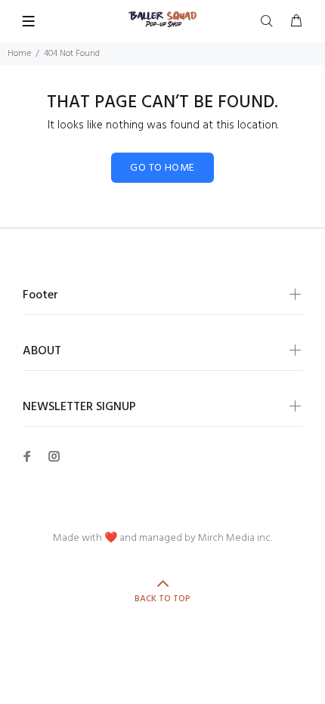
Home (19, 53)
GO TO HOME (162, 168)
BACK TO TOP (162, 599)
